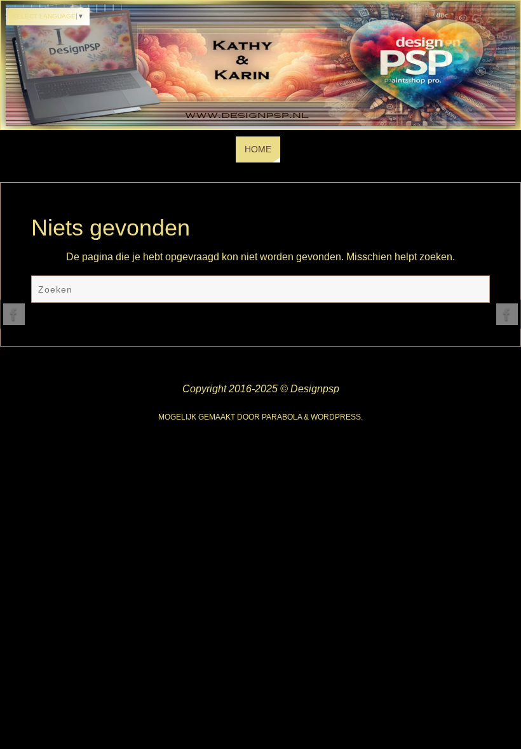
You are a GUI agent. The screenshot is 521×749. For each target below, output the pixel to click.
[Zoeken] (474, 290)
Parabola (282, 417)
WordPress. (337, 417)
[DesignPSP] (14, 314)
